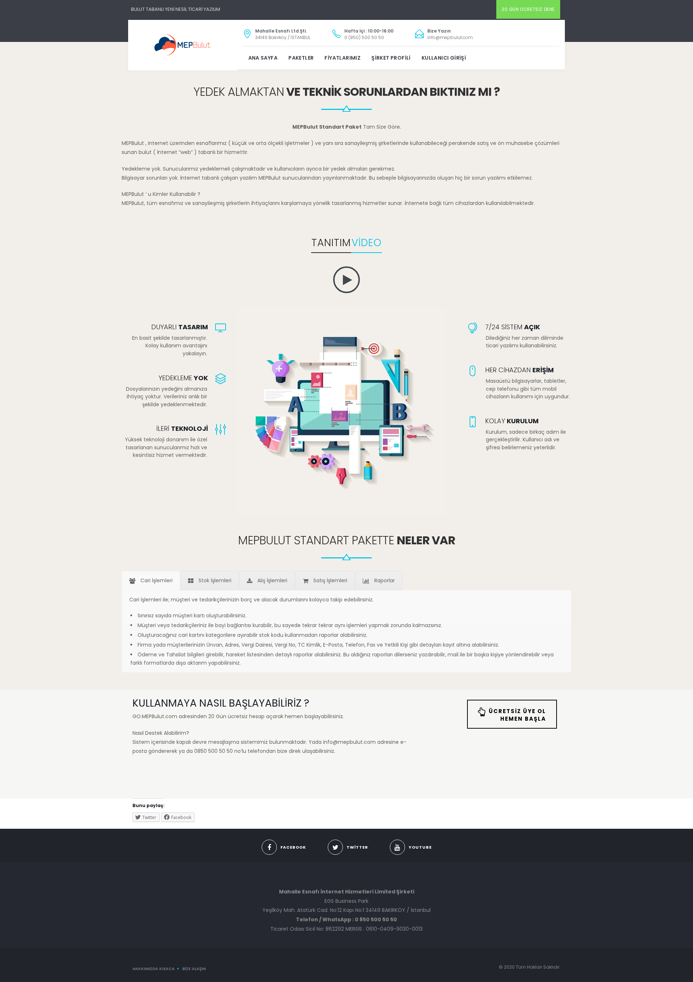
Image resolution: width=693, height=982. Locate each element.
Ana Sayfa (263, 57)
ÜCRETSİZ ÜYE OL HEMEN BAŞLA (517, 714)
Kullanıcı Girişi (444, 57)
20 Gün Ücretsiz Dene (528, 9)
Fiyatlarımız (342, 57)
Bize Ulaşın (194, 969)
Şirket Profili (391, 57)
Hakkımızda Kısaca (153, 969)
